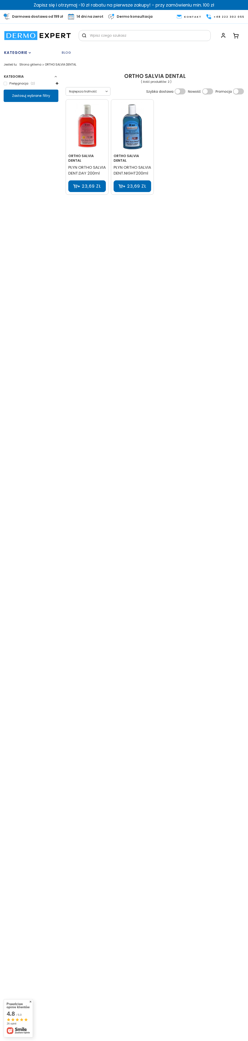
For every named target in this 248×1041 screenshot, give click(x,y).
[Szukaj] (84, 35)
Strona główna (30, 64)
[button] (31, 76)
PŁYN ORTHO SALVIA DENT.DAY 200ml (87, 170)
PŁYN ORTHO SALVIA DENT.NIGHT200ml (132, 170)
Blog (66, 53)
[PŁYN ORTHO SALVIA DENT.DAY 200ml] (87, 127)
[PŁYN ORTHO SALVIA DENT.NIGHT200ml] (132, 127)
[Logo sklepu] (37, 36)
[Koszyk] (236, 35)
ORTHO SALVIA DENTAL (81, 158)
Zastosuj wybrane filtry (31, 95)
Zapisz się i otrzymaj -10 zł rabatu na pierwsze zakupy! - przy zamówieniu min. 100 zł (124, 5)
